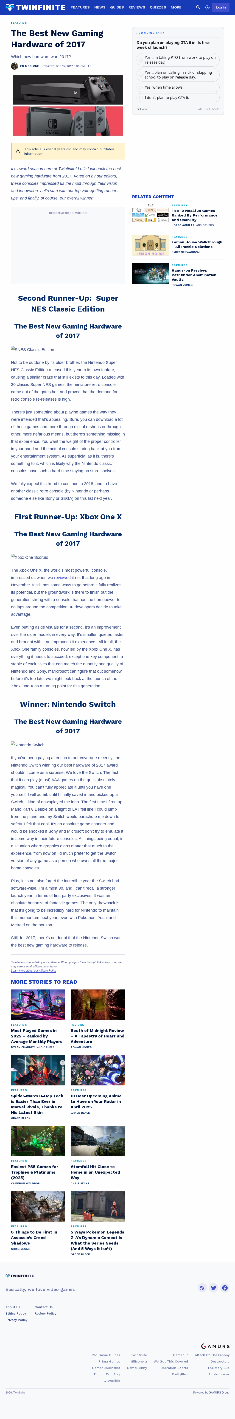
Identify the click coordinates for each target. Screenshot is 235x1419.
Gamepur (180, 1355)
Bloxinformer (218, 1374)
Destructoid (220, 1361)
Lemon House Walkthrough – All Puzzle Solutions (197, 244)
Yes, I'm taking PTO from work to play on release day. (180, 60)
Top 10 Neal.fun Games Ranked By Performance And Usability (195, 215)
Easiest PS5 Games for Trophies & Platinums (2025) (34, 1172)
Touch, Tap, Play (106, 1374)
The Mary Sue (218, 1368)
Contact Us (44, 1307)
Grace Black (20, 1118)
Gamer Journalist (106, 1368)
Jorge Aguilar (183, 225)
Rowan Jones (81, 1047)
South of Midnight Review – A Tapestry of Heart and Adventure (97, 1036)
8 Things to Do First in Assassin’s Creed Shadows (34, 1237)
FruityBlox (180, 1374)
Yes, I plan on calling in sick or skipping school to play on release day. (178, 75)
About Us (13, 1307)
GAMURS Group (219, 1392)
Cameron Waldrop (25, 1183)
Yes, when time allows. (164, 87)
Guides (117, 7)
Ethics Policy (16, 1313)
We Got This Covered (171, 1361)
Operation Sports (174, 1368)
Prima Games (109, 1361)
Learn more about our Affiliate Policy (33, 970)
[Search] (198, 7)
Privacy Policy (16, 1320)
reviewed (62, 577)
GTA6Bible (112, 1380)
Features (80, 7)
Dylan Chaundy (23, 1047)
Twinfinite (139, 1355)
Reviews (137, 7)
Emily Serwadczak (186, 252)
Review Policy (45, 1313)
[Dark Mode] (207, 7)
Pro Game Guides (106, 1355)
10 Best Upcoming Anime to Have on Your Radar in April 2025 (96, 1101)
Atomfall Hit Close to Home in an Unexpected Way (95, 1172)
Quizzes (158, 7)
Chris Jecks (80, 1183)
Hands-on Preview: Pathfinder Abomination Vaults (194, 275)
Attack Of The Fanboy (212, 1355)
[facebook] (224, 1288)
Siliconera (139, 1361)
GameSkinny (137, 1368)
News (100, 7)
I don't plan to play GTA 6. (167, 97)
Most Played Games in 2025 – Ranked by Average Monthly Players (36, 1036)
